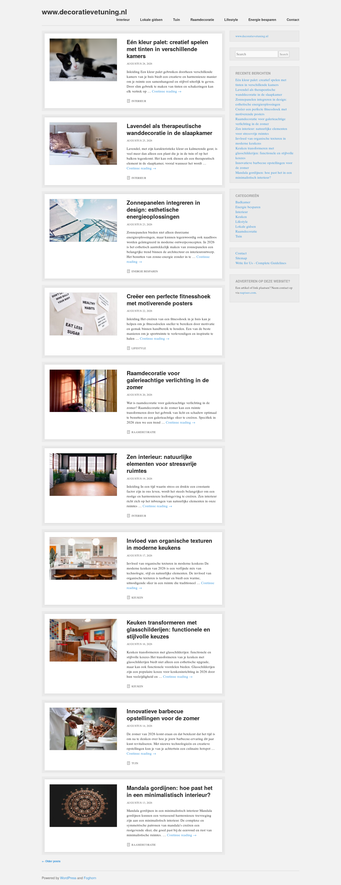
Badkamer (242, 202)
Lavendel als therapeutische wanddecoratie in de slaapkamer (169, 129)
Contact (293, 19)
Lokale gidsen (151, 19)
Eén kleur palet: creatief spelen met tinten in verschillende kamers (167, 49)
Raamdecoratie (202, 19)
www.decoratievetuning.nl (84, 11)
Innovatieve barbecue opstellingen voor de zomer (163, 714)
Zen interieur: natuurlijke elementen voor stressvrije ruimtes (161, 463)
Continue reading (166, 91)
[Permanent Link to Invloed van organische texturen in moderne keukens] (83, 558)
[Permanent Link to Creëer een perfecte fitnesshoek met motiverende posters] (83, 314)
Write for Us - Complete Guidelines (260, 262)
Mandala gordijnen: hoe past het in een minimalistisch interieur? (169, 791)
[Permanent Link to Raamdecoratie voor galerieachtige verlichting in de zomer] (83, 391)
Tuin (176, 19)
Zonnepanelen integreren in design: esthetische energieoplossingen (163, 209)
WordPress (68, 877)
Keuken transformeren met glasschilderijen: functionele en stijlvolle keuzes (168, 629)
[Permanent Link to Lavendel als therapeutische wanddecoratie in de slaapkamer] (83, 143)
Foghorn (90, 877)
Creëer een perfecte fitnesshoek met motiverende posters (168, 299)
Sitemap (241, 258)
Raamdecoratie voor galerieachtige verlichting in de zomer (168, 380)
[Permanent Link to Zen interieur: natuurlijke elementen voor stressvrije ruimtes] (83, 474)
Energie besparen (262, 19)
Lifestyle (231, 19)
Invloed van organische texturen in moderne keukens (169, 543)
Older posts (51, 861)
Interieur (123, 19)
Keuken (137, 597)
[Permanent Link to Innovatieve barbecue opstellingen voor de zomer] (83, 729)
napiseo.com (248, 292)
